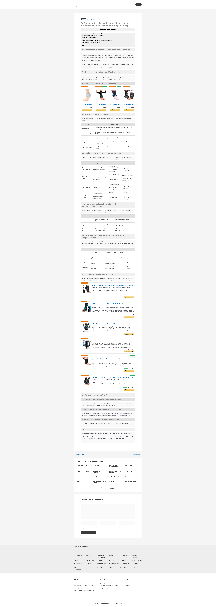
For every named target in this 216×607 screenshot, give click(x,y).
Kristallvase (96, 477)
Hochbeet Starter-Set (131, 487)
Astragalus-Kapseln (90, 560)
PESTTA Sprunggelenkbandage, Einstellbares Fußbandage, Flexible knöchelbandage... (108, 358)
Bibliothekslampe (129, 477)
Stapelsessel (80, 487)
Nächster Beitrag (137, 454)
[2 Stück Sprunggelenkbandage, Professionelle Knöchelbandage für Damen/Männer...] (86, 289)
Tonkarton (111, 555)
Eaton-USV (88, 555)
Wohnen (77, 6)
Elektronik (102, 2)
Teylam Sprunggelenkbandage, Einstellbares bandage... (115, 104)
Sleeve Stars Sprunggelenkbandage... (129, 104)
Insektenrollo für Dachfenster (97, 471)
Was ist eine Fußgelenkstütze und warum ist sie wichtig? (95, 34)
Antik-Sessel (100, 560)
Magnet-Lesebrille (124, 563)
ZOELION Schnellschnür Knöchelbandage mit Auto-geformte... (107, 323)
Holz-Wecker (135, 551)
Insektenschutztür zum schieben (115, 471)
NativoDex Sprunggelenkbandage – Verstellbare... (101, 104)
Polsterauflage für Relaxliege (114, 487)
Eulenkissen (80, 477)
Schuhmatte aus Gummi (115, 477)
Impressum (128, 583)
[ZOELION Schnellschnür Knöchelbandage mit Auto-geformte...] (86, 327)
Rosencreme (123, 560)
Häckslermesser (112, 568)
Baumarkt (82, 2)
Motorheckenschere (136, 568)
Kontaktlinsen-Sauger (114, 563)
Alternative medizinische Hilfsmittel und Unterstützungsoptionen (97, 40)
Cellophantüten (123, 555)
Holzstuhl (122, 551)
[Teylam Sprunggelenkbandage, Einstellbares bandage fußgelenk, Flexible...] (115, 95)
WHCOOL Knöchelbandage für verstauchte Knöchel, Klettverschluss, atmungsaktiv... (112, 341)
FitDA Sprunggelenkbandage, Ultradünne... (87, 104)
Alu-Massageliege (98, 487)
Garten (108, 2)
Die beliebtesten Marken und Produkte (91, 42)
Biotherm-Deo (135, 563)
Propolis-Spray (100, 568)
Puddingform (96, 465)
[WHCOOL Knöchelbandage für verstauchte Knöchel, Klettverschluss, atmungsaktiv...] (86, 344)
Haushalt (114, 2)
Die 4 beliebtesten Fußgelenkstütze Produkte (92, 35)
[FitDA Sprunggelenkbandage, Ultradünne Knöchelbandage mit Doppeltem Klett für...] (87, 95)
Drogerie (96, 2)
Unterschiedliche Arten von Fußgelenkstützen (92, 39)
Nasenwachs (88, 563)
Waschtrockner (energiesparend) (113, 466)
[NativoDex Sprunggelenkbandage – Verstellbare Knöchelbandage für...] (101, 95)
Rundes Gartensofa (82, 465)
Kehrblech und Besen (130, 481)
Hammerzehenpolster (137, 560)
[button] (138, 4)
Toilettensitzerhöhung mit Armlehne (100, 482)
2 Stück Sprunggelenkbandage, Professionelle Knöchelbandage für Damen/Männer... (112, 285)
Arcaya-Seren (112, 560)
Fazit (83, 45)
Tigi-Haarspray (89, 551)
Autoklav (88, 568)
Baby (77, 2)
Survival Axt (123, 568)
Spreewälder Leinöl (78, 555)
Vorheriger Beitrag (79, 454)
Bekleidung (89, 2)
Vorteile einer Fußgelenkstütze (89, 37)
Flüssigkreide (128, 465)
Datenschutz (128, 585)
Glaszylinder (80, 481)
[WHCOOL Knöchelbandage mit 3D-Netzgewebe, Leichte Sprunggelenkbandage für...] (86, 381)
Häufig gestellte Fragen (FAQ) (89, 44)
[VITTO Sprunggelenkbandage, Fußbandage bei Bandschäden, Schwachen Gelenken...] (86, 307)
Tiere (125, 2)
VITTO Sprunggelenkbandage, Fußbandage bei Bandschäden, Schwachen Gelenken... (112, 304)
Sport (120, 2)
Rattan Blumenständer (83, 471)
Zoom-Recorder (78, 560)
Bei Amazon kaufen (87, 109)
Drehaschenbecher (130, 471)
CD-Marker (112, 481)
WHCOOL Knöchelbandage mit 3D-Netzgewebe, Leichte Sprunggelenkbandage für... (112, 377)
